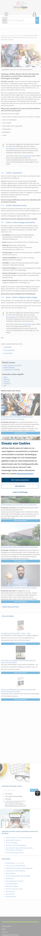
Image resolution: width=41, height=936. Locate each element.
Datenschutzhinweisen (25, 474)
